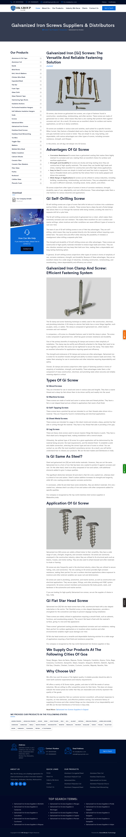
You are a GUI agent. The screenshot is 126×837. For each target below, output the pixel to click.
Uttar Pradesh (46, 728)
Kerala (31, 725)
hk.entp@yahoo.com (70, 2)
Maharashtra (52, 725)
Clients (84, 8)
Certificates (112, 2)
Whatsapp (124, 468)
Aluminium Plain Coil (96, 773)
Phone (124, 602)
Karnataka (23, 725)
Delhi (62, 721)
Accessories (63, 30)
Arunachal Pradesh (30, 721)
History (104, 2)
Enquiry (124, 334)
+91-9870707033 (18, 2)
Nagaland (86, 725)
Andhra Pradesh (16, 721)
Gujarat (73, 721)
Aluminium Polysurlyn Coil (72, 784)
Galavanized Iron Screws (98, 780)
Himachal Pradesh (91, 721)
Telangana (29, 728)
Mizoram (78, 725)
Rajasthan (108, 725)
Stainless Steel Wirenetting (99, 787)
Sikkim (13, 728)
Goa (67, 721)
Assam (40, 721)
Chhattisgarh (54, 721)
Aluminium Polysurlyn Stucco (99, 784)
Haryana (80, 721)
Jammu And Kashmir (105, 721)
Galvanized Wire (69, 780)
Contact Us (93, 8)
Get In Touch (109, 8)
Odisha (94, 725)
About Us (45, 8)
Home (38, 8)
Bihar (45, 721)
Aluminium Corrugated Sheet (74, 773)
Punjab (100, 725)
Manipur (61, 725)
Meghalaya (69, 725)
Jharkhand (14, 725)
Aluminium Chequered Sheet (73, 787)
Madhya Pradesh (41, 725)
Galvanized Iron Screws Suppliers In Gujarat (72, 710)
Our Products (57, 8)
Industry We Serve (73, 8)
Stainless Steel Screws (97, 777)
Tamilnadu (20, 728)
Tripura (37, 728)
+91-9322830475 (33, 2)
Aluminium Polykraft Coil (72, 777)
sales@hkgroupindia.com (51, 2)
